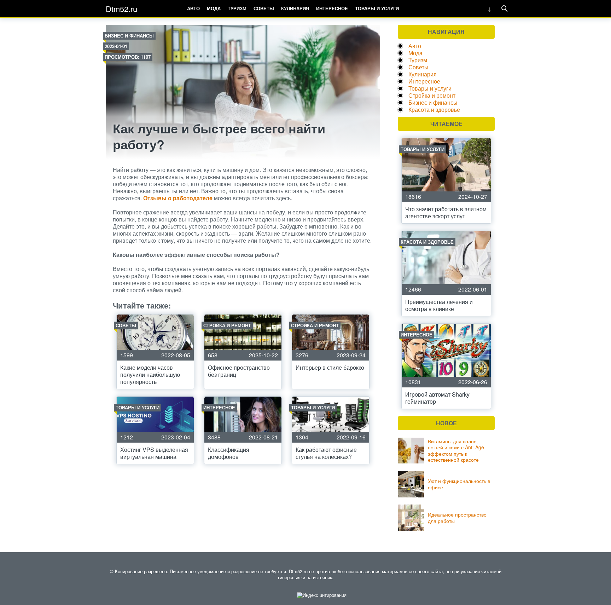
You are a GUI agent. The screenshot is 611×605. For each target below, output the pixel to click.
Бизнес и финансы (129, 35)
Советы (264, 8)
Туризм (237, 8)
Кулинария (295, 8)
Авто (193, 8)
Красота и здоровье (434, 109)
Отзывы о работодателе (178, 198)
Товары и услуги (377, 8)
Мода (214, 8)
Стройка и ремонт (431, 95)
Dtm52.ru (121, 8)
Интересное (332, 8)
